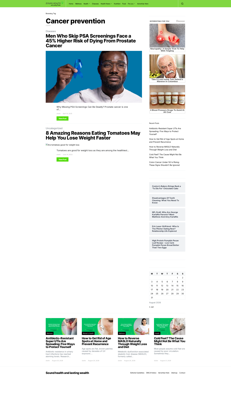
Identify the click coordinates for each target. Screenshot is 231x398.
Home (71, 4)
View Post (62, 118)
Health (85, 4)
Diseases (95, 4)
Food (124, 4)
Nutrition (117, 4)
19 (162, 289)
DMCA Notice (151, 373)
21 (172, 289)
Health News (105, 4)
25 (157, 293)
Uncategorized (54, 128)
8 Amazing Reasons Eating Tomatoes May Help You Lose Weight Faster (93, 135)
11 (157, 285)
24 (152, 293)
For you (130, 4)
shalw (59, 113)
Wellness (78, 4)
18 (157, 289)
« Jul (151, 307)
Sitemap (174, 373)
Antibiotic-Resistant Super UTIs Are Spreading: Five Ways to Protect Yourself (165, 131)
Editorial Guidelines (137, 373)
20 (167, 289)
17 (152, 289)
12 (162, 285)
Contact (182, 373)
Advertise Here (142, 4)
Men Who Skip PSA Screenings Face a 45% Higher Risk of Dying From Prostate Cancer (91, 40)
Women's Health (88, 333)
